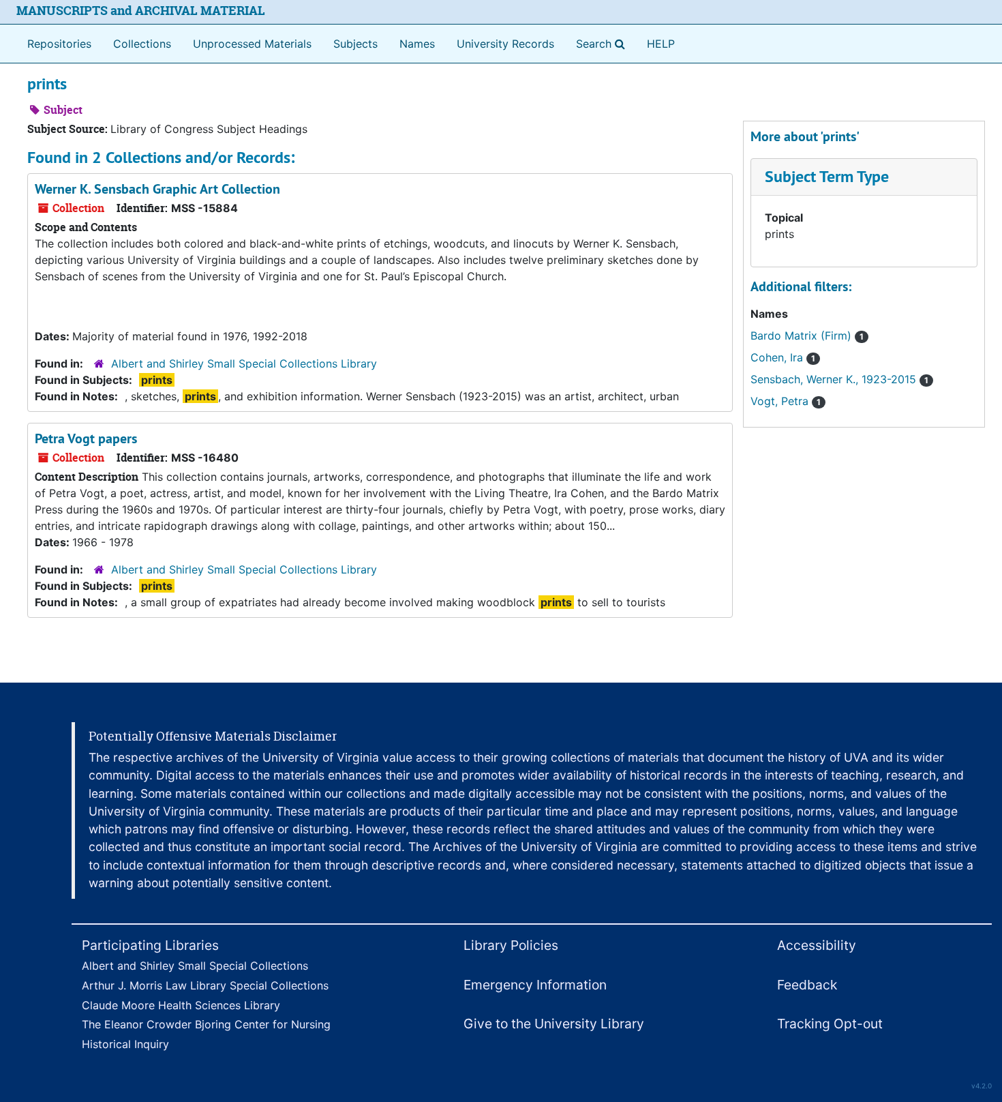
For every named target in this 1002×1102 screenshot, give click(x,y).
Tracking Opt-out (830, 1023)
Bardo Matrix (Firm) (807, 335)
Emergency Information (535, 985)
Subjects (355, 43)
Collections (142, 43)
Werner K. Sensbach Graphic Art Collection (157, 189)
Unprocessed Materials (252, 43)
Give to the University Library (554, 1023)
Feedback (807, 985)
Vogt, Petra (785, 401)
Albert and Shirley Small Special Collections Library (244, 363)
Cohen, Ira (782, 357)
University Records (505, 43)
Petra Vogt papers (86, 438)
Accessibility (816, 945)
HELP (661, 43)
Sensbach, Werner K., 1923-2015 (839, 379)
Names (417, 43)
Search (603, 43)
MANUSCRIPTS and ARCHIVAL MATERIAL (140, 10)
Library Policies (511, 945)
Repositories (59, 43)
